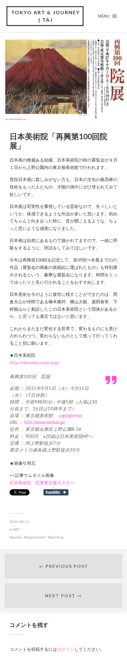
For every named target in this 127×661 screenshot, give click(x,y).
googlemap (72, 415)
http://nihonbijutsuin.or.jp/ (35, 362)
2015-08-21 (19, 521)
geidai (17, 537)
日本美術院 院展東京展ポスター (42, 482)
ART (16, 529)
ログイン (65, 649)
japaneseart (36, 537)
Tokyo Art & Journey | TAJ (45, 16)
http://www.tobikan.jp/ (45, 422)
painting (56, 537)
